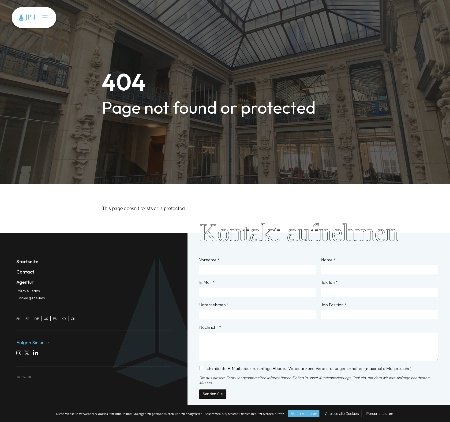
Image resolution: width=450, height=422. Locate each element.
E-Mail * (206, 282)
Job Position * (334, 304)
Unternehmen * (214, 304)
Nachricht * (210, 327)
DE (36, 318)
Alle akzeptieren (304, 413)
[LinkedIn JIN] (37, 353)
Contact (80, 17)
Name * (328, 260)
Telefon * (329, 282)
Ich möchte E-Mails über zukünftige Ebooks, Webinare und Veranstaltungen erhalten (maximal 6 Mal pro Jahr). (309, 368)
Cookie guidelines (30, 298)
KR (64, 318)
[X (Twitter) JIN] (27, 353)
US (46, 318)
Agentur (57, 17)
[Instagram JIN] (18, 353)
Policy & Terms (28, 291)
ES (55, 318)
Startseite (27, 261)
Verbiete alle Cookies (341, 413)
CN (73, 318)
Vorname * (209, 260)
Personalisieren (379, 413)
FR (28, 318)
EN (18, 318)
